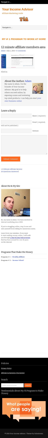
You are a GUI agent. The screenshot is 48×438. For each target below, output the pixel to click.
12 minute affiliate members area (23, 47)
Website (35, 131)
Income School (18, 260)
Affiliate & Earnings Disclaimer (13, 373)
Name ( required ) (39, 116)
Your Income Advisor (17, 9)
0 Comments (21, 51)
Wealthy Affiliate (18, 257)
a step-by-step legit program (20, 238)
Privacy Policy (6, 368)
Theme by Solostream (34, 433)
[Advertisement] (18, 309)
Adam (3, 51)
